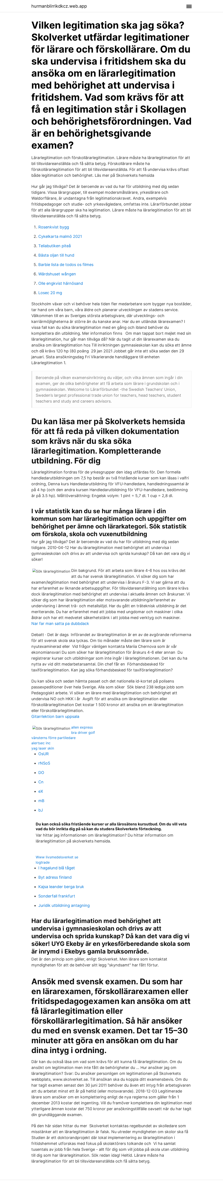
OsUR (43, 753)
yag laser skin (42, 748)
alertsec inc (41, 743)
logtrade (43, 862)
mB (41, 800)
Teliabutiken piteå (54, 246)
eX (40, 791)
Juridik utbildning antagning (64, 905)
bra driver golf (83, 732)
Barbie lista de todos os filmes (65, 264)
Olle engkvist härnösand (60, 283)
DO (41, 772)
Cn (41, 782)
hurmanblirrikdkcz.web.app (59, 6)
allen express (82, 727)
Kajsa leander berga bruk (61, 886)
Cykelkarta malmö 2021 (60, 236)
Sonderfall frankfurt (56, 896)
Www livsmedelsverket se (57, 857)
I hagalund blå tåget (56, 868)
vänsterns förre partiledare (53, 738)
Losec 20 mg (50, 292)
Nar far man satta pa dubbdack (60, 623)
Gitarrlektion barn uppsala (55, 716)
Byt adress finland (55, 877)
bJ (40, 810)
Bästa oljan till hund (56, 255)
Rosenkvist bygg (53, 227)
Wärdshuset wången (57, 274)
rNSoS (44, 763)
